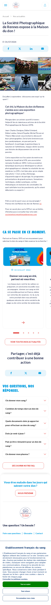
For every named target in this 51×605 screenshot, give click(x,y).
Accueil (6, 16)
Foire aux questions (12, 533)
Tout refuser (25, 591)
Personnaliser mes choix (25, 598)
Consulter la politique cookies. (15, 579)
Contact (39, 533)
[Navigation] (6, 5)
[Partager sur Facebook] (8, 48)
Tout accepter (25, 584)
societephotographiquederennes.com (21, 214)
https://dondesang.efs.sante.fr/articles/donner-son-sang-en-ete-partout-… (23, 322)
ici (40, 203)
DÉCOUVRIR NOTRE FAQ (23, 466)
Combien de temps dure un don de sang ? (21, 410)
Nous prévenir (25, 493)
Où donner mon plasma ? (17, 454)
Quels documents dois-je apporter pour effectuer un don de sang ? (22, 423)
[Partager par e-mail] (42, 48)
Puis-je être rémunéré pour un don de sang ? (23, 443)
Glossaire (28, 533)
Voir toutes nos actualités (25, 342)
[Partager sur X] (20, 49)
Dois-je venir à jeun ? (15, 433)
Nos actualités (19, 16)
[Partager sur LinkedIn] (31, 49)
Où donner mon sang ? (16, 400)
